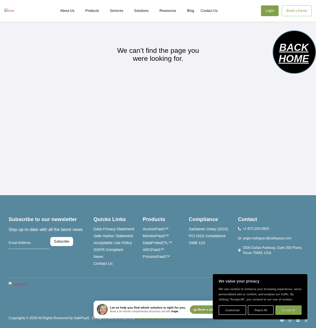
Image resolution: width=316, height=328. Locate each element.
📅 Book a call (203, 309)
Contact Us (209, 11)
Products (92, 11)
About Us (67, 11)
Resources (168, 11)
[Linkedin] (298, 320)
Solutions (141, 11)
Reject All (261, 310)
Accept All (288, 310)
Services (116, 11)
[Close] (302, 277)
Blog (190, 11)
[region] (260, 296)
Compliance (203, 219)
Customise (232, 310)
